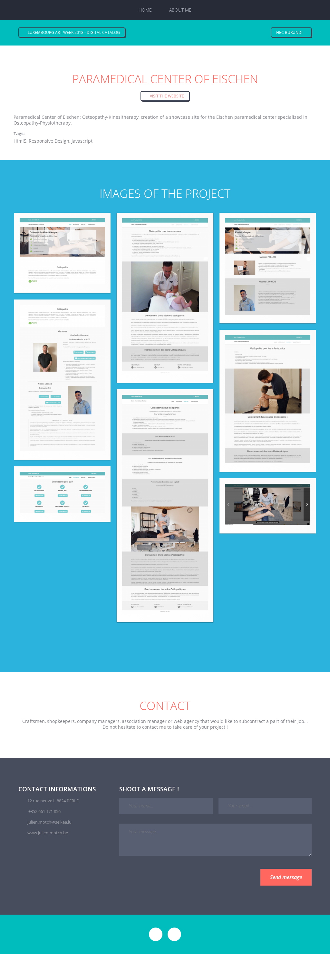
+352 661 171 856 (44, 811)
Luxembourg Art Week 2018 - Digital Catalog (73, 32)
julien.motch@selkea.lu (49, 822)
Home (145, 10)
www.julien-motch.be (47, 833)
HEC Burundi (289, 32)
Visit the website (166, 96)
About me (180, 10)
